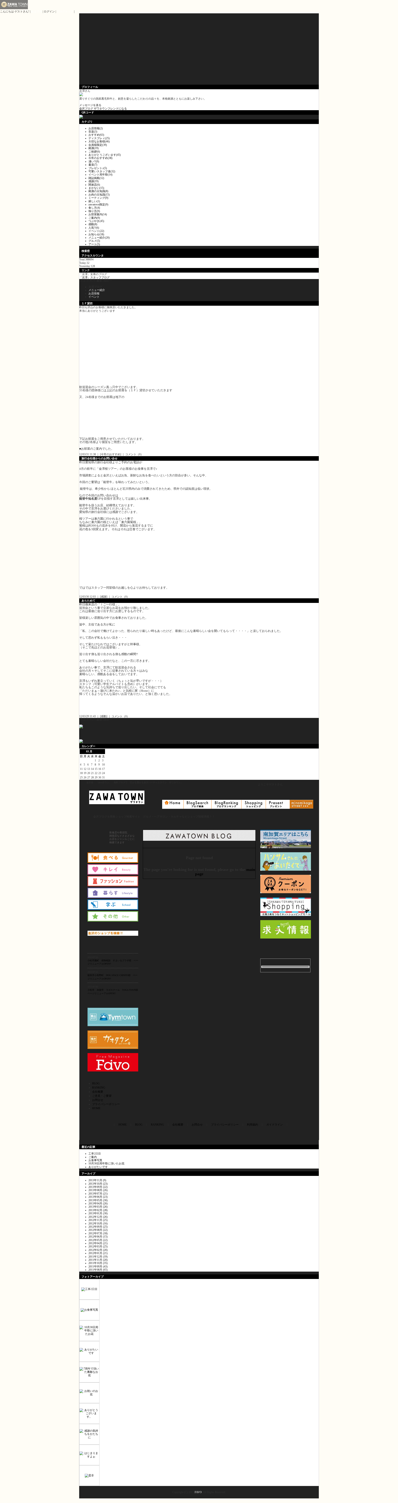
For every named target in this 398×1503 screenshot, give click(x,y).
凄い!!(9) (93, 161)
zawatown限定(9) (98, 204)
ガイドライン (274, 1124)
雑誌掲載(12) (96, 178)
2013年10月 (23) (98, 1183)
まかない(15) (96, 188)
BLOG (96, 1083)
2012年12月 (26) (98, 1216)
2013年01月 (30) (98, 1213)
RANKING (98, 1087)
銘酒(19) (93, 148)
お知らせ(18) (96, 234)
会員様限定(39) (97, 145)
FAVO (198, 1492)
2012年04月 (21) (98, 1243)
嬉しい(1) (94, 201)
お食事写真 (95, 1160)
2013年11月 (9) (97, 1180)
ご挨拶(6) (94, 151)
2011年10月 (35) (98, 1263)
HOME (96, 1108)
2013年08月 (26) (98, 1190)
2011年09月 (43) (98, 1266)
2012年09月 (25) (98, 1226)
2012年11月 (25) (98, 1220)
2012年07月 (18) (98, 1233)
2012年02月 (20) (98, 1250)
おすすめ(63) (96, 134)
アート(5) (94, 244)
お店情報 (94, 293)
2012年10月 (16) (98, 1223)
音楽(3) (92, 131)
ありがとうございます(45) (104, 154)
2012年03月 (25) (98, 1246)
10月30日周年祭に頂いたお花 (106, 1163)
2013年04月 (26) (98, 1203)
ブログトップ (65, 11)
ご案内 (92, 1157)
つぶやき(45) (96, 221)
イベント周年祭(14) (100, 174)
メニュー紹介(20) (99, 237)
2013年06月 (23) (98, 1196)
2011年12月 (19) (98, 1256)
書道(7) (92, 164)
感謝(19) (93, 181)
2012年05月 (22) (98, 1240)
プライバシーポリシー (106, 1104)
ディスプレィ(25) (99, 138)
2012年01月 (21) (98, 1253)
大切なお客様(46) (99, 141)
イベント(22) (96, 231)
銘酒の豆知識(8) (98, 191)
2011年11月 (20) (98, 1259)
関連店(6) (94, 184)
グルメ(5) (94, 240)
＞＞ (96, 751)
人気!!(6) (93, 227)
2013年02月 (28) (98, 1210)
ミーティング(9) (98, 197)
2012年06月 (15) (98, 1236)
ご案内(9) (94, 217)
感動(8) (92, 224)
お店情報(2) (95, 128)
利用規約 (252, 1124)
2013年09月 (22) (98, 1187)
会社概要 (97, 1091)
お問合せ (97, 1100)
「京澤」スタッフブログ (94, 277)
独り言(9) (94, 211)
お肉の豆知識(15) (99, 194)
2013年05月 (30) (98, 1200)
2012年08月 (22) (98, 1230)
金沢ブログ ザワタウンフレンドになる (103, 108)
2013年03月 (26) (98, 1206)
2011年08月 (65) (98, 1269)
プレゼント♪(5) (97, 168)
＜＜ (82, 751)
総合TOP (36, 11)
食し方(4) (94, 207)
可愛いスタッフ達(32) (101, 171)
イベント (94, 296)
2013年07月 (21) (98, 1193)
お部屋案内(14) (97, 214)
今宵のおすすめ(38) (100, 158)
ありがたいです (98, 1167)
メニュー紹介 (96, 290)
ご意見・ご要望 (101, 1095)
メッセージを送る (90, 105)
